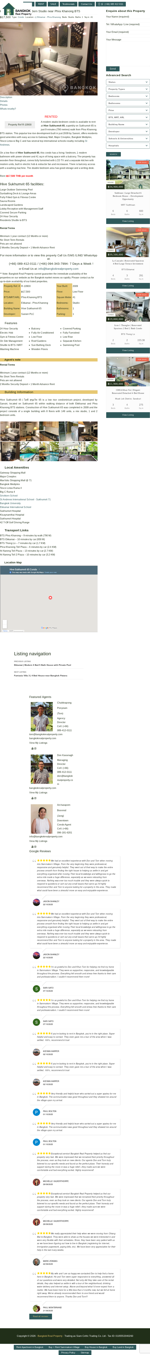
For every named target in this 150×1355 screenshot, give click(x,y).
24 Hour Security (9, 328)
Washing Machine (9, 349)
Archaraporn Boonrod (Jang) (63, 810)
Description (6, 97)
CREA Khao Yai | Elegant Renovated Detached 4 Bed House (128, 391)
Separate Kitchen (72, 341)
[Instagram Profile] (35, 748)
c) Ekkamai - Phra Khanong (48, 17)
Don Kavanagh (65, 755)
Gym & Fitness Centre (11, 337)
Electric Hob (6, 332)
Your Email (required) (117, 32)
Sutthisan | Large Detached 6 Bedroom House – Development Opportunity (128, 196)
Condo (21, 17)
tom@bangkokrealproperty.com (45, 734)
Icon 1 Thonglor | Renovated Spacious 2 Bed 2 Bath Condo (128, 327)
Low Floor (36, 337)
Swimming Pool (71, 345)
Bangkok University (10, 503)
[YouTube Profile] (32, 748)
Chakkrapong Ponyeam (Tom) (64, 708)
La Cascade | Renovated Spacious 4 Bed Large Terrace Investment (128, 262)
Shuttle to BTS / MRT (11, 345)
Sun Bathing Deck (41, 345)
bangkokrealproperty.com (42, 738)
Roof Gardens (38, 341)
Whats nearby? (8, 109)
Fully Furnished (71, 332)
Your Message (113, 39)
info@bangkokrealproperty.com (58, 268)
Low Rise (68, 337)
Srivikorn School (9, 495)
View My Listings (38, 743)
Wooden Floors (39, 349)
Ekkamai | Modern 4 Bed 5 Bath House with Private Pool (42, 663)
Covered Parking (72, 328)
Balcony (35, 328)
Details (3, 101)
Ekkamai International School (15, 507)
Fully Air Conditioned (42, 332)
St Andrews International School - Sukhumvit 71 (25, 499)
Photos (3, 105)
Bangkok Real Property (50, 1336)
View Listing (128, 221)
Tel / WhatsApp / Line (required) (123, 24)
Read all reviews (40, 1316)
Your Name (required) (117, 16)
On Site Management (11, 341)
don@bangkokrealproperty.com (65, 780)
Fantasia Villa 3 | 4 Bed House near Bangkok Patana (40, 674)
